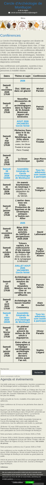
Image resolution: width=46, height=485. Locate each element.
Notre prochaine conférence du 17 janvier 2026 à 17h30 (20, 447)
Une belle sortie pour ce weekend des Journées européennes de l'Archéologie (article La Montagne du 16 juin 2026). (22, 385)
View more (17, 479)
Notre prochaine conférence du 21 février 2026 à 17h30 (20, 434)
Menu (23, 18)
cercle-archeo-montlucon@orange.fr (24, 13)
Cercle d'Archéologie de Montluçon (23, 5)
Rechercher (4, 369)
